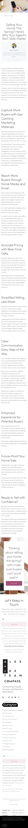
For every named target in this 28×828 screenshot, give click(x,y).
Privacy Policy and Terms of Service (14, 646)
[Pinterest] (12, 697)
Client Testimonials (8, 716)
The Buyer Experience (9, 734)
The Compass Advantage (10, 731)
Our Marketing (6, 722)
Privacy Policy (14, 804)
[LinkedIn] (9, 697)
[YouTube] (15, 697)
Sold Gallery (6, 747)
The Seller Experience (9, 738)
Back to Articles (8, 16)
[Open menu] (26, 3)
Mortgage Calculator (9, 744)
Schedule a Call (7, 741)
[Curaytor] (10, 706)
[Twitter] (6, 697)
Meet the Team (7, 713)
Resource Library (7, 725)
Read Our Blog (7, 728)
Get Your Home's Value (9, 719)
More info (4, 821)
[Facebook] (3, 697)
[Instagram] (18, 697)
